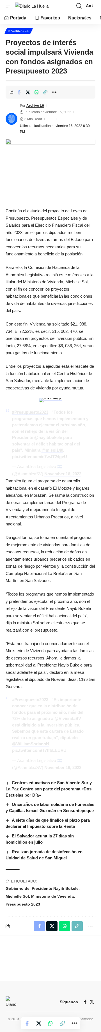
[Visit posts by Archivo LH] (11, 119)
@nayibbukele (48, 437)
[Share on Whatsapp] (36, 92)
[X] (91, 1002)
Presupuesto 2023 (23, 904)
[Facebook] (85, 1002)
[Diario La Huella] (32, 6)
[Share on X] (28, 92)
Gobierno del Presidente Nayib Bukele (42, 888)
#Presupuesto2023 (30, 412)
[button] (10, 6)
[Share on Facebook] (19, 92)
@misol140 (52, 450)
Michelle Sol (17, 896)
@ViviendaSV (67, 718)
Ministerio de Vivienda (52, 896)
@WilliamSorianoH (30, 743)
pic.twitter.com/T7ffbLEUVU (39, 750)
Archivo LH (35, 106)
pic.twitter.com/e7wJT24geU (39, 456)
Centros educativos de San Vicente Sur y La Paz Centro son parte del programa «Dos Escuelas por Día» (49, 788)
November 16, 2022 (62, 473)
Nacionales (18, 30)
